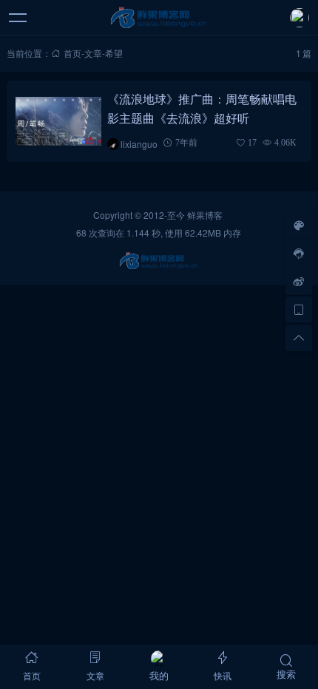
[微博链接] (298, 281)
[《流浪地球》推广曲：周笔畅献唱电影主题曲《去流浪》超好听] (59, 121)
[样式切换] (298, 225)
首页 (72, 53)
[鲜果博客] (159, 18)
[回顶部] (298, 338)
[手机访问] (298, 309)
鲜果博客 (205, 214)
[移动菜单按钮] (18, 17)
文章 (93, 53)
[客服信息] (298, 253)
